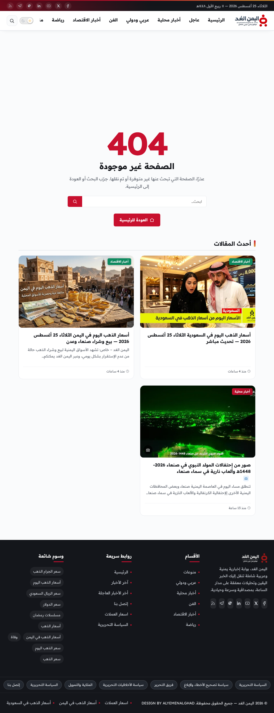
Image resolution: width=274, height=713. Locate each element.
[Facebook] (67, 5)
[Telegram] (19, 5)
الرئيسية (216, 20)
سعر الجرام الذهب (46, 571)
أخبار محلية (169, 20)
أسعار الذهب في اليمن (43, 637)
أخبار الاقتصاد (87, 20)
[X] (58, 5)
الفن (113, 20)
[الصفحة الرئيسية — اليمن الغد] (251, 20)
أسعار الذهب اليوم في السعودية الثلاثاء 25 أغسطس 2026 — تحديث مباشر (199, 338)
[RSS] (10, 5)
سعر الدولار (51, 604)
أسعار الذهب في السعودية (29, 702)
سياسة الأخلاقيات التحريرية (123, 685)
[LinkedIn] (39, 5)
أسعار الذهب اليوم (46, 582)
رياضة (58, 20)
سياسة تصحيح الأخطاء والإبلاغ (206, 685)
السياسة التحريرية (113, 624)
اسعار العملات (116, 614)
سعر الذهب (51, 659)
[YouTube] (48, 5)
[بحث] (12, 20)
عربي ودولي (137, 20)
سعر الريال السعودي (44, 593)
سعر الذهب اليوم (47, 648)
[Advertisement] (137, 70)
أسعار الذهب (50, 626)
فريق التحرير (163, 685)
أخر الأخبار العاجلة (113, 593)
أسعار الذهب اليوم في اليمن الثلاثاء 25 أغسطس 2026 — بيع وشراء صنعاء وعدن (81, 338)
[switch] (26, 20)
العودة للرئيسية (133, 219)
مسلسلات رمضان (46, 615)
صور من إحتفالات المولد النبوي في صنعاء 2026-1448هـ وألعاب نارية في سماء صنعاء (202, 468)
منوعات (190, 571)
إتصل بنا (121, 603)
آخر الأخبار (119, 582)
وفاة (14, 637)
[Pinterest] (29, 5)
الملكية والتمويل (80, 685)
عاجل (194, 20)
